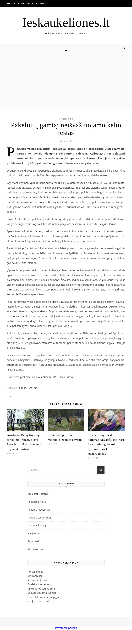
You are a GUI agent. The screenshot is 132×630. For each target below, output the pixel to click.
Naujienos (66, 119)
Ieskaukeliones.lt (66, 22)
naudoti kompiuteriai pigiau (44, 597)
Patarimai (33, 541)
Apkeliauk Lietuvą (38, 493)
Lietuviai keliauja (37, 525)
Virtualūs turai (36, 549)
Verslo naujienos (37, 580)
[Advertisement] (66, 81)
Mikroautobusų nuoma (41, 588)
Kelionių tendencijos (39, 517)
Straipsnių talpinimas (33, 3)
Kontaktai (13, 3)
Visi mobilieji (35, 576)
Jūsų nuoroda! (40, 601)
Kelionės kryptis (37, 501)
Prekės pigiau (35, 571)
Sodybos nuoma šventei (42, 592)
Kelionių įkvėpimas (39, 509)
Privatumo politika (66, 627)
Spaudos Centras (27, 387)
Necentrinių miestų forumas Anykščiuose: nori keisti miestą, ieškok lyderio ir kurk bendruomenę (106, 444)
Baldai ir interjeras (38, 584)
